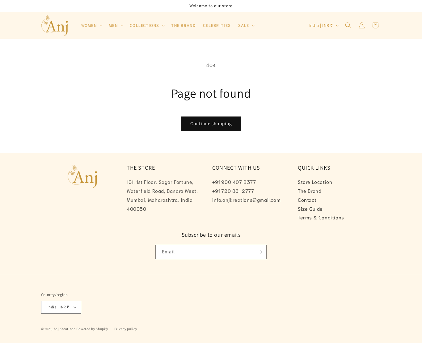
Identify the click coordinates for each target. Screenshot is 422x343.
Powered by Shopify (92, 329)
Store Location (315, 181)
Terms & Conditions (321, 217)
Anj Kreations (65, 329)
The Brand (309, 190)
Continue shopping (211, 123)
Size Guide (310, 208)
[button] (91, 25)
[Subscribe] (259, 252)
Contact (307, 199)
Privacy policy (125, 329)
